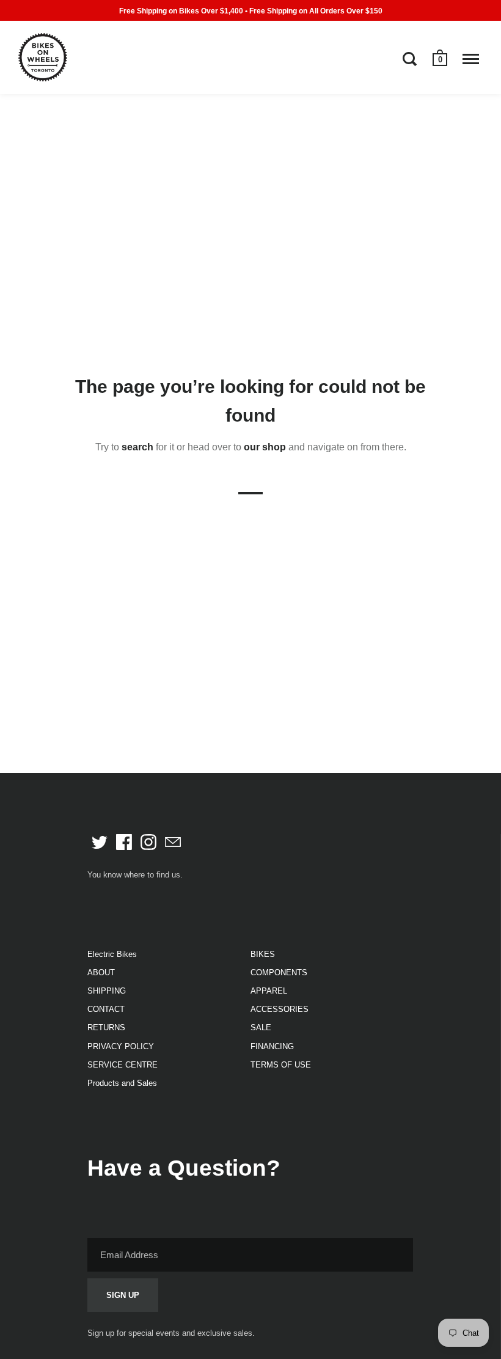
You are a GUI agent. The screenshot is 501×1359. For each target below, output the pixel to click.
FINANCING (272, 1046)
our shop (265, 447)
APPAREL (268, 990)
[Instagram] (148, 842)
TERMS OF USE (280, 1064)
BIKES (262, 954)
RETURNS (106, 1027)
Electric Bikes (112, 954)
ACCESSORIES (279, 1009)
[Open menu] (471, 58)
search (137, 447)
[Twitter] (100, 842)
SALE (260, 1027)
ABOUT (101, 972)
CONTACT (106, 1009)
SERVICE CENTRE (122, 1064)
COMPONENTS (278, 972)
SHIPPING (106, 990)
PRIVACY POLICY (120, 1046)
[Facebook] (124, 842)
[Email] (173, 842)
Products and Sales (122, 1083)
